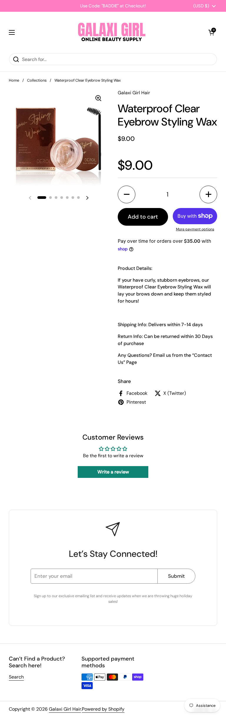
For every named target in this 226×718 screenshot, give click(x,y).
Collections (36, 80)
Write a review (113, 472)
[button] (211, 32)
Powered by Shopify (103, 709)
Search (16, 677)
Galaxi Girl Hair (65, 709)
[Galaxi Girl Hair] (111, 32)
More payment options (195, 229)
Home (14, 80)
